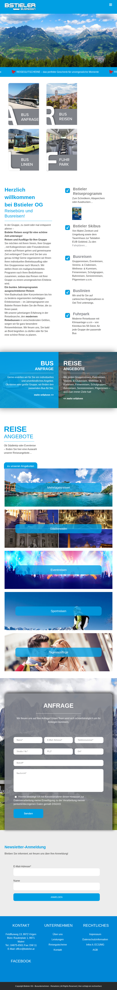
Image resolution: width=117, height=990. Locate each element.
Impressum (95, 934)
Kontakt (58, 950)
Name (16, 880)
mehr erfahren (75, 398)
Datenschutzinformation (95, 939)
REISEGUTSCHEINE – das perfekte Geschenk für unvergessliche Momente (51, 72)
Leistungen (58, 939)
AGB (95, 950)
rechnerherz (97, 986)
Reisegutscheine (58, 944)
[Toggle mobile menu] (110, 4)
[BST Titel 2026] (76, 208)
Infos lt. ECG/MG (95, 944)
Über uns (58, 934)
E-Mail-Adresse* (22, 866)
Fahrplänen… (79, 245)
